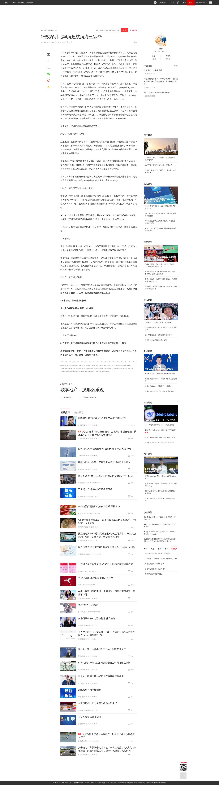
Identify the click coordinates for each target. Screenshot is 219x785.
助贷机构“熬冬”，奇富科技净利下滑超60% (160, 373)
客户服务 (107, 783)
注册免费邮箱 (200, 2)
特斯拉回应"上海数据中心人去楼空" (96, 578)
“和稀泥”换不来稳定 (88, 605)
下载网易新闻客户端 (89, 397)
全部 (175, 66)
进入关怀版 (29, 2)
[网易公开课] (163, 2)
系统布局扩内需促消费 (89, 689)
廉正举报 (141, 783)
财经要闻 (148, 351)
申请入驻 (133, 30)
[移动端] (156, 2)
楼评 (63, 42)
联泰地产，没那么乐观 (82, 389)
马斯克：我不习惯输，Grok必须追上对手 (159, 442)
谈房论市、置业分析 (161, 51)
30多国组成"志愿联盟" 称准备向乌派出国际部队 (102, 418)
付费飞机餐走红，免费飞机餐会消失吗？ (98, 703)
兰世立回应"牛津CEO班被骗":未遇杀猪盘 (159, 391)
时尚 (146, 549)
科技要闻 (148, 402)
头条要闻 (148, 184)
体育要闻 (148, 242)
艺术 (166, 549)
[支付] (178, 2)
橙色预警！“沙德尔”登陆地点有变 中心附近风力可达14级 (106, 547)
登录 (190, 2)
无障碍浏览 (21, 2)
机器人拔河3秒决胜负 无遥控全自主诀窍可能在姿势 (104, 662)
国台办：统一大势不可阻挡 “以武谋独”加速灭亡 (102, 649)
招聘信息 (100, 783)
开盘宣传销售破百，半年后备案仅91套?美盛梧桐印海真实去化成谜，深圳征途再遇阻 (161, 81)
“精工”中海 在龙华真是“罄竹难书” (157, 93)
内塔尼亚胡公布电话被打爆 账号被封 (96, 618)
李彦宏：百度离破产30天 (154, 574)
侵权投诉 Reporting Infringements (155, 783)
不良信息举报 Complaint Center (127, 783)
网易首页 (7, 2)
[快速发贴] (48, 54)
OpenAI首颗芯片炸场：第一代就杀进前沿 (159, 425)
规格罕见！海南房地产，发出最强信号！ (159, 165)
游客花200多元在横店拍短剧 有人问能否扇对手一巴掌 (105, 476)
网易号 (50, 30)
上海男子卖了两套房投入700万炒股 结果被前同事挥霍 (105, 564)
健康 (152, 549)
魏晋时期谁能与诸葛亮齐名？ (155, 569)
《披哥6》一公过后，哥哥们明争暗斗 (158, 322)
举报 (135, 42)
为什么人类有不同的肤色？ (154, 564)
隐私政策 (113, 783)
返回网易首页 (68, 397)
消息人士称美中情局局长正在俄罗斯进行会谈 (101, 676)
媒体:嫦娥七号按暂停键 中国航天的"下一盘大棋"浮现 (104, 448)
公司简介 (86, 783)
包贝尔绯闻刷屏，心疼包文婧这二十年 (158, 335)
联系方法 (93, 783)
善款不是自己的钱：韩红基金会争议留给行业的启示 (104, 462)
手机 (159, 549)
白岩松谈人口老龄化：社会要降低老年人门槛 (161, 559)
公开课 (174, 549)
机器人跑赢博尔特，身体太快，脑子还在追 (160, 437)
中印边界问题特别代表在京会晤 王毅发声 (99, 506)
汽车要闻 (148, 454)
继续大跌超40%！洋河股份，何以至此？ (159, 386)
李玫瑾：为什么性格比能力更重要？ (157, 553)
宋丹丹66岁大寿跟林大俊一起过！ (157, 340)
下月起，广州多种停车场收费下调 (95, 489)
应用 (13, 2)
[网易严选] (171, 2)
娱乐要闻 (148, 300)
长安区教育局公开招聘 (89, 717)
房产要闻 (148, 135)
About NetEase (78, 783)
